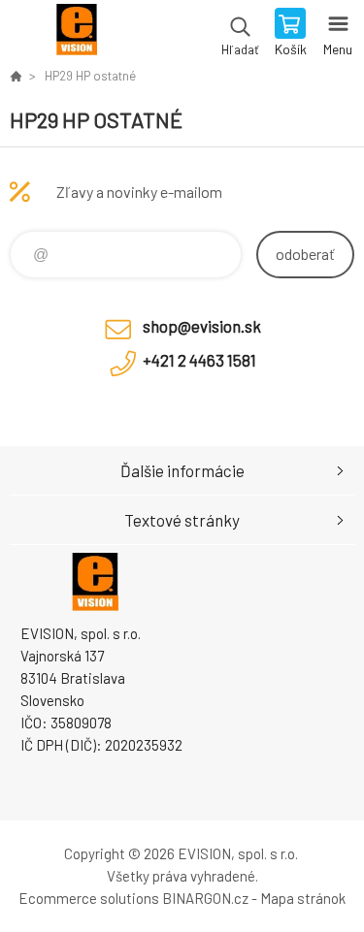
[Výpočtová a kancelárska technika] (15, 75)
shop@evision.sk (202, 326)
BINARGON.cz (205, 898)
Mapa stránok (303, 898)
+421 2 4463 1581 (199, 360)
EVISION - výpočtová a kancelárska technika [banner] (76, 34)
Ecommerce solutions (88, 898)
